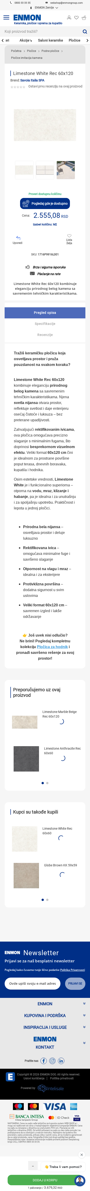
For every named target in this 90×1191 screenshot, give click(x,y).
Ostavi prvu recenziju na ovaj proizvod (55, 86)
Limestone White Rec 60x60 (57, 831)
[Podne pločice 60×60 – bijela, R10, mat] (24, 839)
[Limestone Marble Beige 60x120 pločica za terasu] (24, 722)
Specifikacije (45, 324)
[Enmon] (12, 952)
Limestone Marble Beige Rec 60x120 (59, 714)
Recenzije (45, 335)
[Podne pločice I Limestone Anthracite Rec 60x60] (26, 759)
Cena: (26, 215)
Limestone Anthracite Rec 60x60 (62, 751)
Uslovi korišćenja (34, 1078)
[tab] (45, 312)
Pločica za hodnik (52, 647)
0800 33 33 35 (22, 2)
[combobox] (40, 31)
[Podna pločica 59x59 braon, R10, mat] (26, 875)
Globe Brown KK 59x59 (60, 865)
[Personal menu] (69, 16)
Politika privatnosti (72, 970)
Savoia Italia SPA (32, 80)
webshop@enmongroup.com (66, 2)
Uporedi (17, 243)
